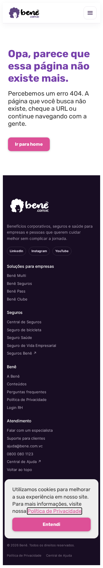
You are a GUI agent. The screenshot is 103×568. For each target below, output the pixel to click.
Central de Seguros (24, 322)
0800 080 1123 (20, 454)
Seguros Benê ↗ (22, 353)
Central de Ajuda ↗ (24, 461)
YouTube (62, 251)
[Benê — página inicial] (24, 13)
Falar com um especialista (30, 430)
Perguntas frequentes (26, 392)
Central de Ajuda (59, 555)
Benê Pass (16, 291)
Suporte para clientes (26, 438)
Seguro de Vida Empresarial (31, 345)
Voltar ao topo (19, 469)
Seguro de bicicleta (24, 330)
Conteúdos (17, 384)
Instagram (39, 251)
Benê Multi (16, 275)
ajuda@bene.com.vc (25, 446)
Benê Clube (17, 299)
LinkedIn (16, 251)
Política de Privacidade (27, 399)
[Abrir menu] (90, 12)
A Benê (13, 376)
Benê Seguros (19, 283)
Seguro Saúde (19, 337)
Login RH (15, 407)
